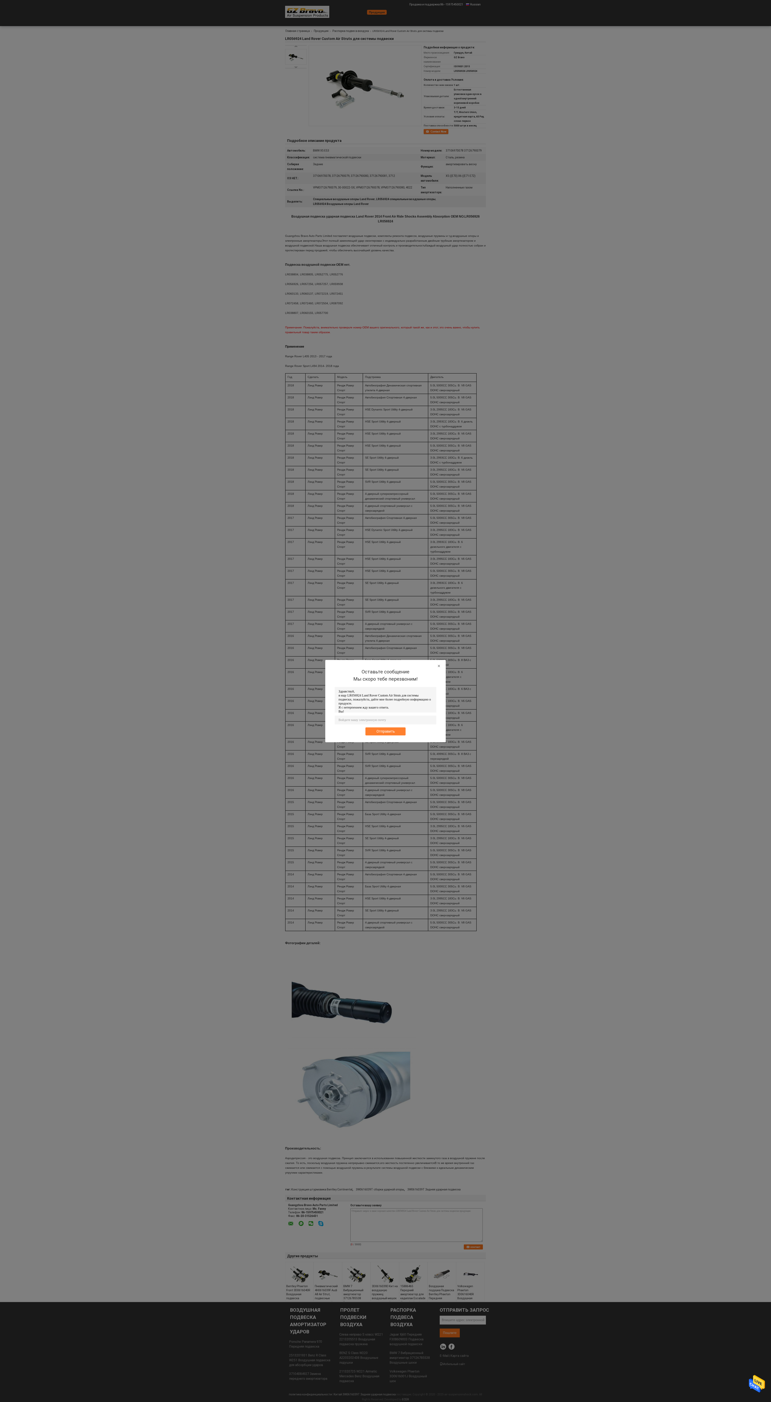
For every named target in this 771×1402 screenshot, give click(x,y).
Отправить (385, 731)
